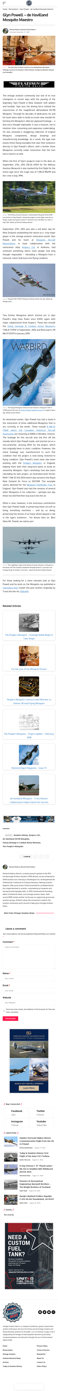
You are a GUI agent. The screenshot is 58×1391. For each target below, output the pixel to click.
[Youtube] (41, 1123)
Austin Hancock (25, 1160)
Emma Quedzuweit (26, 1148)
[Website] (51, 867)
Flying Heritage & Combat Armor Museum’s (31, 326)
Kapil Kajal (23, 1191)
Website (7, 997)
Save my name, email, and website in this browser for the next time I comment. (30, 1010)
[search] (53, 3)
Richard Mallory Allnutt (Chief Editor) (22, 30)
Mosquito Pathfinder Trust (40, 485)
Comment (9, 942)
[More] (40, 1387)
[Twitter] (41, 1113)
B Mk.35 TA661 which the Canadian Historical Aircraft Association (29, 430)
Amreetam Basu (25, 1176)
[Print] (34, 1387)
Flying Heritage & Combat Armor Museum (21, 842)
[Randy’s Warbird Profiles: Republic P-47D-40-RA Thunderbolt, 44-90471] (11, 1200)
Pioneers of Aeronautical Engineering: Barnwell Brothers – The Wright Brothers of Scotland (35, 1184)
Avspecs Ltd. (28, 247)
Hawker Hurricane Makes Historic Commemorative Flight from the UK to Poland (37, 1141)
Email (6, 985)
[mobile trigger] (5, 3)
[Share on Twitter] (23, 1387)
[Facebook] (54, 867)
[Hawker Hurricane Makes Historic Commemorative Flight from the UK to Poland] (11, 1142)
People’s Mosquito (32, 463)
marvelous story (10, 587)
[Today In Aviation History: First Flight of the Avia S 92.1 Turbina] (11, 1157)
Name (7, 973)
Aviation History (21, 835)
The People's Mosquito (13, 846)
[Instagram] (16, 1123)
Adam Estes (24, 1203)
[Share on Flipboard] (41, 856)
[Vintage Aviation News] (29, 3)
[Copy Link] (29, 1387)
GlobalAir (24, 591)
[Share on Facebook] (18, 1387)
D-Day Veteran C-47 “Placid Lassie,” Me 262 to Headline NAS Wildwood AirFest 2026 (36, 1168)
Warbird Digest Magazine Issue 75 (32, 410)
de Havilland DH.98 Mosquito (16, 839)
